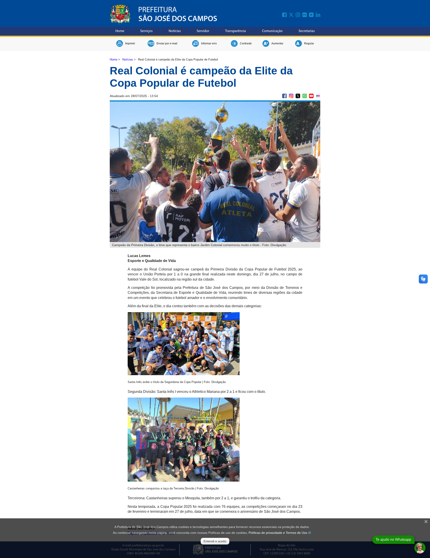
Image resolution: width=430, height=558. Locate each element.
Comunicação (272, 31)
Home (119, 31)
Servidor (203, 31)
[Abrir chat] (420, 548)
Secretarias (307, 31)
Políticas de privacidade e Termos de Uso (278, 532)
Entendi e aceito (215, 541)
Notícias (175, 31)
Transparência (235, 31)
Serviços (146, 31)
